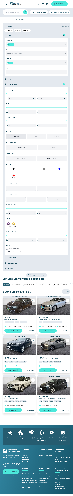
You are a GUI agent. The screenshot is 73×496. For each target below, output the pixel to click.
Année (8, 103)
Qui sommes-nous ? (45, 476)
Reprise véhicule (27, 478)
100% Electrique (16, 284)
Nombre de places (11, 183)
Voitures (25, 455)
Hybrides (48, 284)
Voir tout (6, 284)
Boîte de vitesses (11, 142)
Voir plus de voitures (61, 476)
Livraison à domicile (28, 474)
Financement (26, 476)
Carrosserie (9, 50)
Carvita (24, 485)
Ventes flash (26, 462)
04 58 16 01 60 (61, 4)
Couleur (8, 164)
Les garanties (26, 487)
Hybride (16, 136)
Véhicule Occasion (13, 248)
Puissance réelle (11, 204)
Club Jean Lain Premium (29, 482)
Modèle (8, 68)
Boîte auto (40, 284)
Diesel (36, 136)
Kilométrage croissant (58, 334)
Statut (8, 245)
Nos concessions (44, 478)
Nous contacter (43, 474)
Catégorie (9, 40)
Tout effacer (65, 27)
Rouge (13, 177)
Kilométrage (9, 90)
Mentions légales (60, 488)
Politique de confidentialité (59, 485)
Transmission (10, 153)
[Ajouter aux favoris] (33, 300)
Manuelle (52, 147)
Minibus (56, 284)
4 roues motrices (52, 158)
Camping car (26, 459)
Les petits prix (66, 284)
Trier (67, 291)
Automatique (21, 147)
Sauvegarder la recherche (61, 12)
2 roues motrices (21, 158)
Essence (56, 136)
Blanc (29, 171)
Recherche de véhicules (29, 480)
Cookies (57, 482)
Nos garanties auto (61, 461)
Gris (44, 171)
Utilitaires (25, 457)
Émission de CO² (11, 231)
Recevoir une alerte (40, 12)
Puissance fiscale (11, 117)
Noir (14, 171)
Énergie (8, 131)
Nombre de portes (11, 194)
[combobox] (36, 44)
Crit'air (8, 218)
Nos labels (42, 480)
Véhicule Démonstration (15, 252)
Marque (8, 58)
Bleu (59, 171)
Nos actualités (43, 482)
